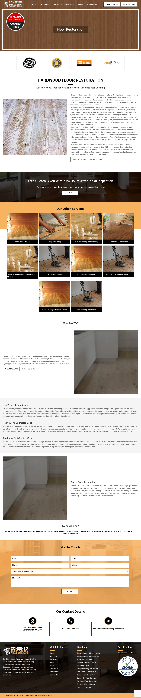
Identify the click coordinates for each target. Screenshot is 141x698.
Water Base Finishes (84, 659)
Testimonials (54, 672)
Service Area (54, 675)
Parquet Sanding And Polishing (88, 668)
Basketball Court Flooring (86, 684)
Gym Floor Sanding (84, 687)
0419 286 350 (123, 531)
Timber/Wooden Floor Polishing (88, 653)
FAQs (80, 4)
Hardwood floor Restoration (87, 681)
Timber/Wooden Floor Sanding (88, 656)
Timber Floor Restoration (86, 675)
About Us (45, 4)
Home (33, 4)
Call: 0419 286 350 (70, 628)
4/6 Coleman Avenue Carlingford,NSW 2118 (33, 628)
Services (56, 4)
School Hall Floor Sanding (86, 678)
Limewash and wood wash (86, 662)
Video (52, 662)
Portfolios (69, 4)
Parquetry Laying (83, 665)
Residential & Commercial (86, 672)
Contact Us (92, 4)
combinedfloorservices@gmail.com (108, 628)
